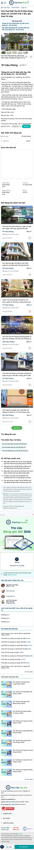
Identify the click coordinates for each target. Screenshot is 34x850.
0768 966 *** (25, 847)
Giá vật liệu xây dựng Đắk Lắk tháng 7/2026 (22, 692)
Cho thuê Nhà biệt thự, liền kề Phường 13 (14, 444)
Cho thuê (7, 7)
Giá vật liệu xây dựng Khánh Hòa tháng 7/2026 (22, 741)
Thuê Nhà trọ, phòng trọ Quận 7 (13, 659)
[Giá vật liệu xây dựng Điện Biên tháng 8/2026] (6, 733)
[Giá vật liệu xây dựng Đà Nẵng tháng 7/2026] (6, 772)
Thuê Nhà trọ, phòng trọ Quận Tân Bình (16, 642)
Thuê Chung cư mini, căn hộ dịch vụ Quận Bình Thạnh (15, 634)
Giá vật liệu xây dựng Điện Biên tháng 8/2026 (23, 731)
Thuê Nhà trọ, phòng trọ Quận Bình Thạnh (16, 645)
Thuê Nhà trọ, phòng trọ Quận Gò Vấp (15, 638)
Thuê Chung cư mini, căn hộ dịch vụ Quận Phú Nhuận (15, 667)
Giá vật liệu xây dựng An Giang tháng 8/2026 (23, 751)
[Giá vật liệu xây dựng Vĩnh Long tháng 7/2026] (6, 684)
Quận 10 (23, 7)
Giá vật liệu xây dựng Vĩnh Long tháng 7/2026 (21, 683)
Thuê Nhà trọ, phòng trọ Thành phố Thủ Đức (17, 656)
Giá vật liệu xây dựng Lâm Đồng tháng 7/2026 (21, 702)
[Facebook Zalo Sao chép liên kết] (26, 57)
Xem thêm (17, 428)
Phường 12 (5, 615)
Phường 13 (5, 618)
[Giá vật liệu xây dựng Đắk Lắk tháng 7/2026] (6, 694)
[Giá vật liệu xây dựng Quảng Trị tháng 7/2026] (6, 713)
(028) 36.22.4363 (10, 801)
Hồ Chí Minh (15, 7)
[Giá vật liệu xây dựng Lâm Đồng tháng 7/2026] (6, 704)
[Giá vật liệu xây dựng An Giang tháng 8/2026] (6, 752)
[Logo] (8, 787)
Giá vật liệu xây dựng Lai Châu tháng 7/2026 (22, 722)
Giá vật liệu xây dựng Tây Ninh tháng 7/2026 (22, 761)
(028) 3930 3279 (15, 804)
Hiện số (26, 126)
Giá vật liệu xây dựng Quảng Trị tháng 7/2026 (22, 712)
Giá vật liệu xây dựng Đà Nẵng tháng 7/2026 (22, 770)
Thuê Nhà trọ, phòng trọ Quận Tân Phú (15, 663)
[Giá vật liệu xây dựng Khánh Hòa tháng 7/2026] (6, 743)
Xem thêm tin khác (17, 565)
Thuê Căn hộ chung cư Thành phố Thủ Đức (16, 649)
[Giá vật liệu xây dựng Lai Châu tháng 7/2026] (6, 723)
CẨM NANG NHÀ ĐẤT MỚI (9, 677)
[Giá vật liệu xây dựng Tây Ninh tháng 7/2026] (6, 762)
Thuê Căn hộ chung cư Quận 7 (12, 652)
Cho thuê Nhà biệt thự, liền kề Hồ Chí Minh (15, 450)
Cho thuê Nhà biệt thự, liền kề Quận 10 (14, 447)
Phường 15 (5, 622)
